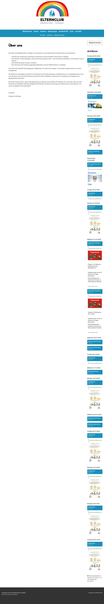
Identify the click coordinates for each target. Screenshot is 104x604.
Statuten (50, 35)
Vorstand (42, 35)
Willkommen (27, 31)
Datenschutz (99, 592)
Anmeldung (92, 102)
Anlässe (43, 31)
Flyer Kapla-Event (93, 286)
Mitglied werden (59, 35)
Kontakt (78, 31)
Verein (36, 31)
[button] (94, 73)
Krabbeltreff (63, 31)
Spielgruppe (52, 31)
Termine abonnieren (94, 576)
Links (72, 31)
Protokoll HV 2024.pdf (15, 96)
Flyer (90, 110)
